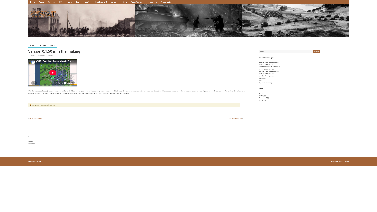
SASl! (260, 80)
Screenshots (152, 2)
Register (123, 2)
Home (32, 2)
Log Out (88, 2)
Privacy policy (166, 2)
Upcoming (42, 46)
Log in (261, 93)
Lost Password (101, 2)
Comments (264, 98)
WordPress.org (263, 100)
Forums (69, 2)
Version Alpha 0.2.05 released (269, 62)
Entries (262, 95)
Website (52, 46)
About (41, 2)
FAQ (61, 2)
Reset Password (137, 2)
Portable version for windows (269, 67)
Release (32, 46)
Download (51, 2)
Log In (78, 2)
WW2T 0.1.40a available (35, 118)
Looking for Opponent (267, 76)
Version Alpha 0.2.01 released (269, 71)
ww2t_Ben (32, 55)
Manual (113, 2)
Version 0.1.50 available (235, 118)
